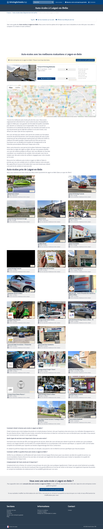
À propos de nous (11, 510)
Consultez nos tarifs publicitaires (85, 60)
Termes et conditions (42, 510)
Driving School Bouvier (14, 320)
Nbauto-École (42, 219)
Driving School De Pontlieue (46, 268)
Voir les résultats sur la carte (51, 101)
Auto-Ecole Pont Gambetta (46, 344)
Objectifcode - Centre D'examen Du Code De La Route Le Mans (82, 294)
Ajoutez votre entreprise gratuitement (51, 489)
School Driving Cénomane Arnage (17, 219)
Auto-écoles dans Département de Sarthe (25, 13)
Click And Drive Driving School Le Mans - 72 (81, 320)
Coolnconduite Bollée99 (75, 419)
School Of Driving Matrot (76, 268)
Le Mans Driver (42, 244)
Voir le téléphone (47, 78)
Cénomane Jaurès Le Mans (14, 293)
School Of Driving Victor (76, 369)
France (9, 13)
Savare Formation (74, 244)
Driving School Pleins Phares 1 (16, 394)
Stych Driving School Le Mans (46, 394)
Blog (8, 516)
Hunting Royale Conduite (76, 394)
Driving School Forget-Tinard (46, 369)
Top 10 (32, 20)
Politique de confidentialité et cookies (46, 513)
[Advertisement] (51, 40)
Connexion (92, 2)
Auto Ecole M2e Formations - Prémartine (19, 344)
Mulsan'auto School (13, 194)
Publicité (9, 512)
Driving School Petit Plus (14, 369)
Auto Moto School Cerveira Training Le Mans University (51, 420)
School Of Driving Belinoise (46, 67)
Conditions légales (42, 512)
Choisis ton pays (13, 526)
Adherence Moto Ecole (75, 219)
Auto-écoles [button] (59, 2)
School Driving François (14, 268)
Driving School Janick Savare (46, 320)
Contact (70, 510)
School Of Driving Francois (76, 194)
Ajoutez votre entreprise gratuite (76, 2)
